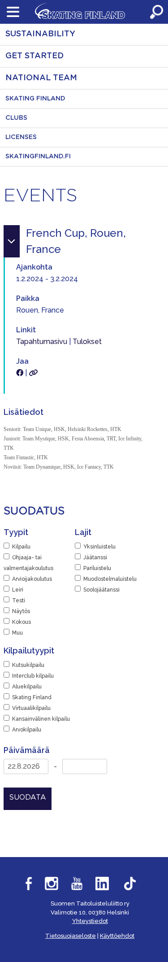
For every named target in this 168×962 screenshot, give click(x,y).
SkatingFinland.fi (38, 156)
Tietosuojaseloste (70, 935)
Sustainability (40, 34)
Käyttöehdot (117, 935)
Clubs (16, 118)
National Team (41, 78)
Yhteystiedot (90, 921)
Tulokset (87, 341)
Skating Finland (35, 99)
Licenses (21, 137)
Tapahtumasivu (41, 341)
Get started (34, 56)
